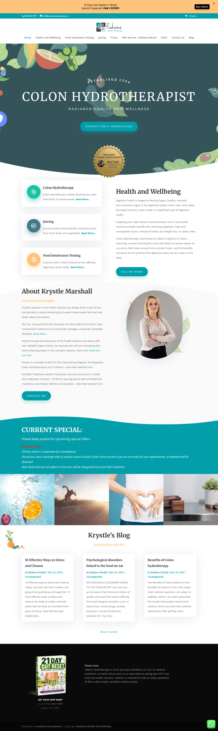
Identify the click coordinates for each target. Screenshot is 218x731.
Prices (114, 37)
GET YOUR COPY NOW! (50, 699)
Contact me (36, 395)
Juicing (102, 37)
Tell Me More (132, 271)
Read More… (40, 333)
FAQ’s (164, 37)
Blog (191, 37)
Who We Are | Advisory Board (139, 37)
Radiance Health (37, 572)
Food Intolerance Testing (79, 37)
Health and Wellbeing (48, 37)
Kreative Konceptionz (49, 726)
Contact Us (178, 37)
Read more (109, 632)
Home (27, 37)
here (90, 367)
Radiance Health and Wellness (93, 726)
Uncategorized (33, 576)
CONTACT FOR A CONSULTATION (109, 126)
